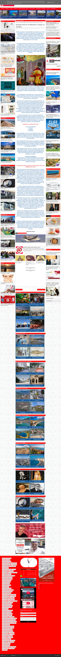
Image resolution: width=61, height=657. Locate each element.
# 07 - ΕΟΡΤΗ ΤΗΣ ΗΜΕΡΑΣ (22, 233)
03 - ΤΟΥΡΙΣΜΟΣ (13, 564)
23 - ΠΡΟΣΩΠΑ (13, 594)
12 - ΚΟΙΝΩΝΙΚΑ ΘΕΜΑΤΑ (12, 572)
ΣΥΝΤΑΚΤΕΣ (16, 8)
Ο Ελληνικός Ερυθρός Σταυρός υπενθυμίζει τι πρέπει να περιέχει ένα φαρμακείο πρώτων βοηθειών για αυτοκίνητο (7, 304)
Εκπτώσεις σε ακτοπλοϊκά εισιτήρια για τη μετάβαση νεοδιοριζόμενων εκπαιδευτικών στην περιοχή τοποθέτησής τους (8, 225)
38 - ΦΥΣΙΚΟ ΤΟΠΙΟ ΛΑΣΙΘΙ (6, 607)
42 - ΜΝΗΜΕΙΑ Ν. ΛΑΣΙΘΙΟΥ (7, 615)
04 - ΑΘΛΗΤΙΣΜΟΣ (5, 566)
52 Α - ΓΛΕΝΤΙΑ (11, 632)
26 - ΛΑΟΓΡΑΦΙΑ (12, 596)
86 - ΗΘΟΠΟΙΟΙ (11, 648)
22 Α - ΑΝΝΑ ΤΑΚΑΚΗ (6, 594)
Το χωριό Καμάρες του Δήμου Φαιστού (23, 16)
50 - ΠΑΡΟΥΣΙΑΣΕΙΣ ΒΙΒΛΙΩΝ (7, 629)
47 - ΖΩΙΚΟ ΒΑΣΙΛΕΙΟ (5, 624)
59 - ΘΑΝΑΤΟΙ (4, 637)
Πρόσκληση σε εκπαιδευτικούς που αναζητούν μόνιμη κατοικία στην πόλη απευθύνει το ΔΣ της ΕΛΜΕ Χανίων (8, 248)
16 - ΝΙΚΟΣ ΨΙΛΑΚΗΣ (5, 583)
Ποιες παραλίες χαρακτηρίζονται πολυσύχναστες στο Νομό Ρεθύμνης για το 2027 (7, 128)
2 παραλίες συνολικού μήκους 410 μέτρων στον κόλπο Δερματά (14, 17)
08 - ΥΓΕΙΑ (13, 569)
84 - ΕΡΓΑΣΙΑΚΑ (13, 646)
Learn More (49, 2)
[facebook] (56, 655)
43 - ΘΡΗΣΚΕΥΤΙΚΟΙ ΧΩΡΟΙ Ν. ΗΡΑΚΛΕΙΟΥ (9, 618)
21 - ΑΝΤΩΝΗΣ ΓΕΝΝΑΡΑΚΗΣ (7, 591)
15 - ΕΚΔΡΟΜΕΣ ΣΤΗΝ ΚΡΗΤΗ (7, 577)
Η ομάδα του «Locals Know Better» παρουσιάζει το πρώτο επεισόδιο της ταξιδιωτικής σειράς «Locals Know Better (7, 139)
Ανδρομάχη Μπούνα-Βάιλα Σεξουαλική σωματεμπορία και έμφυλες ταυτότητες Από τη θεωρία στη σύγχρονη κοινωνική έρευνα (53, 201)
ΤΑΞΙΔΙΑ (48, 8)
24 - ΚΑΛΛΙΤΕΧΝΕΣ (5, 596)
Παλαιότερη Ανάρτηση (41, 289)
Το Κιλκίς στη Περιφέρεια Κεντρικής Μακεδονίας (41, 16)
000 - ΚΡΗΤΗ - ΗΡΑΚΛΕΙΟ (6, 558)
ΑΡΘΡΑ (11, 8)
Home (17, 22)
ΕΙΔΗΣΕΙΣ (7, 8)
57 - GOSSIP (4, 635)
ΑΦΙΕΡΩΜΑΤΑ (38, 8)
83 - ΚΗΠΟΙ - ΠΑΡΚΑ (5, 646)
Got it (53, 2)
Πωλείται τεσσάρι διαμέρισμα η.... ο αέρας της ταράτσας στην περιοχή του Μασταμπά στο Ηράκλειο (5, 17)
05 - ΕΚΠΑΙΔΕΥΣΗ (12, 566)
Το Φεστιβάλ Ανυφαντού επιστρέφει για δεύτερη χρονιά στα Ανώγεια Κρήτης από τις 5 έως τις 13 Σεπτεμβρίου (8, 91)
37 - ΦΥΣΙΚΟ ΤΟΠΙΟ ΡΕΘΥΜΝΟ (7, 605)
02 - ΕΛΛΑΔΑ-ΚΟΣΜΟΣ (6, 564)
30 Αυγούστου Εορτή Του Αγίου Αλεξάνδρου (19, 262)
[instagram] (59, 655)
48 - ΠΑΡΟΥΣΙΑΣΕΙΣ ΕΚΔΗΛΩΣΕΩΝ (8, 626)
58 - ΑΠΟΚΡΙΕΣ (9, 635)
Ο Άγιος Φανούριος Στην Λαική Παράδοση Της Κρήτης (40, 262)
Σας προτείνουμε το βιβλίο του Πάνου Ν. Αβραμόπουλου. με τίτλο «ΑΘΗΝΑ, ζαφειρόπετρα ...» (52, 179)
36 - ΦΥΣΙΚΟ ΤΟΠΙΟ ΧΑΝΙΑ (6, 604)
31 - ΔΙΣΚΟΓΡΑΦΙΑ (11, 599)
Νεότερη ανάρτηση (19, 289)
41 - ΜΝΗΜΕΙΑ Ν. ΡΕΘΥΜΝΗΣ (7, 613)
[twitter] (57, 655)
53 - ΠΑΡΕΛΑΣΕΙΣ (5, 634)
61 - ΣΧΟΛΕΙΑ (10, 637)
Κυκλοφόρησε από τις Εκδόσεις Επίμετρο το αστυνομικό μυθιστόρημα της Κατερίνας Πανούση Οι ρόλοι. (52, 212)
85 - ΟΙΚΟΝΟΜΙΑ (5, 648)
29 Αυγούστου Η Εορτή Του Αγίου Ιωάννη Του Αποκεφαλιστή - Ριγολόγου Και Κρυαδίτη (30, 263)
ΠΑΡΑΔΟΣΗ (44, 8)
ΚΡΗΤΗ (27, 8)
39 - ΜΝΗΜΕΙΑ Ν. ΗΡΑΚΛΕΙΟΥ (7, 610)
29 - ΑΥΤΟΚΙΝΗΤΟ (5, 597)
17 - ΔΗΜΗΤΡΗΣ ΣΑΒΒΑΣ (6, 585)
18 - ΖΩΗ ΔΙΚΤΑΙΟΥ (5, 586)
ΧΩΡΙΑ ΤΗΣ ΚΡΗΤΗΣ (21, 8)
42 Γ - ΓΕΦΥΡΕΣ (11, 616)
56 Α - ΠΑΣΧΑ (11, 634)
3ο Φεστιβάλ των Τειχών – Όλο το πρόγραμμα (7, 31)
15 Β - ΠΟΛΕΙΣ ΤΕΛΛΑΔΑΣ (6, 580)
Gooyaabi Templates (19, 655)
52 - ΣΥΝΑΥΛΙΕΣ (5, 632)
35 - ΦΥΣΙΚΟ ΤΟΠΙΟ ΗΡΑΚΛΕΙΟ (7, 602)
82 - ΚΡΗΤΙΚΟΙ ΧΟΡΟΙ (6, 645)
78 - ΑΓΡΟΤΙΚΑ (12, 640)
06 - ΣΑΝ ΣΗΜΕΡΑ (5, 567)
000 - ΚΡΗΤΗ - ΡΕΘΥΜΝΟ (6, 561)
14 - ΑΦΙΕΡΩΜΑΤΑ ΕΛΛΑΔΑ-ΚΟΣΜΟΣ (8, 575)
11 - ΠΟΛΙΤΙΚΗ (4, 572)
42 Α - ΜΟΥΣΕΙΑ (5, 616)
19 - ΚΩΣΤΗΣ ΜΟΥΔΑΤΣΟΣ (6, 588)
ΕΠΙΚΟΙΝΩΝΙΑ (53, 8)
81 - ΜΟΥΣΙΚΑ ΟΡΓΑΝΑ (6, 643)
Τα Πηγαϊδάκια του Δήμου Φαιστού (50, 16)
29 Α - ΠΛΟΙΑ (12, 597)
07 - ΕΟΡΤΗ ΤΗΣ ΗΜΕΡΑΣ (22, 22)
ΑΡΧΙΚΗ (2, 8)
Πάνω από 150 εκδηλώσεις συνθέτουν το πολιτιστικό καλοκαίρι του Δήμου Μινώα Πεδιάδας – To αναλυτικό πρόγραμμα (7, 65)
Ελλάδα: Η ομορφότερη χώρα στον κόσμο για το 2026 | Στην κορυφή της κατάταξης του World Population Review (7, 151)
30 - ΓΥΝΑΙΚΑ (4, 599)
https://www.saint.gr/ (30, 231)
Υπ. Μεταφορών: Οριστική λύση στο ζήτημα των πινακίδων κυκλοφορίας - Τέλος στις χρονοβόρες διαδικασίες (7, 176)
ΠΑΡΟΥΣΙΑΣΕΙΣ (32, 8)
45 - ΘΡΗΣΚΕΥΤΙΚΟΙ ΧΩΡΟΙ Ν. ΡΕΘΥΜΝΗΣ (9, 621)
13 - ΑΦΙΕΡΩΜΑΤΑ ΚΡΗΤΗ (6, 574)
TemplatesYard (8, 655)
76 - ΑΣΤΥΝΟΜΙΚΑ (5, 640)
